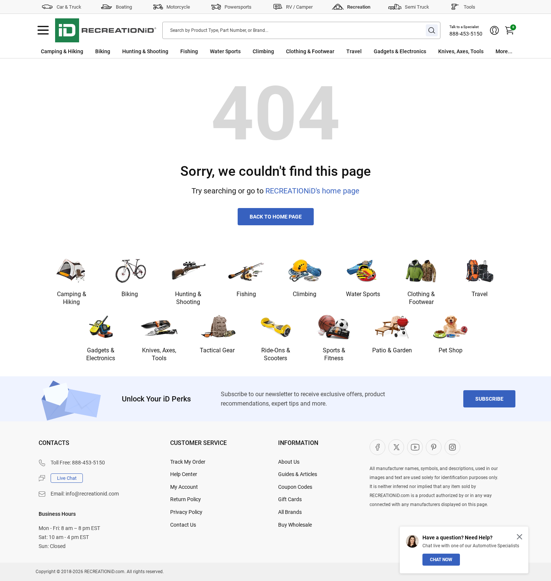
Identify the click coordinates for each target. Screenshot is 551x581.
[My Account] (494, 30)
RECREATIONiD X (396, 447)
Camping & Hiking (62, 51)
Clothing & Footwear (310, 51)
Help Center (183, 474)
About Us (288, 462)
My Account (184, 487)
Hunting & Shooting (145, 51)
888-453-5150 (465, 34)
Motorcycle (178, 7)
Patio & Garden (392, 350)
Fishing (189, 51)
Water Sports (225, 51)
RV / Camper (299, 7)
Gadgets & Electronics (400, 51)
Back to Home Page (276, 217)
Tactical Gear (217, 350)
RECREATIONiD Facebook (377, 447)
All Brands (290, 512)
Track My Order (187, 462)
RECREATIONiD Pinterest (434, 447)
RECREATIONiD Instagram (452, 447)
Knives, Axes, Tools (461, 51)
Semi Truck (417, 7)
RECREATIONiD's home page (312, 190)
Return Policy (185, 499)
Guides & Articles (297, 474)
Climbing (263, 51)
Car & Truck (69, 7)
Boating (124, 7)
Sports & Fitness (334, 354)
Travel (354, 51)
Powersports (238, 7)
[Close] (519, 536)
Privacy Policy (186, 512)
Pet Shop (451, 350)
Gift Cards (290, 499)
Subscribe (489, 399)
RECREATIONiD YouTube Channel (415, 447)
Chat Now (441, 559)
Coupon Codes (295, 487)
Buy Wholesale (295, 525)
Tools (469, 7)
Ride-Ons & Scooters (275, 354)
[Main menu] (43, 30)
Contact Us (183, 525)
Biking (102, 51)
